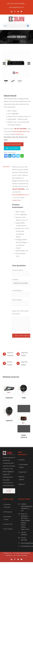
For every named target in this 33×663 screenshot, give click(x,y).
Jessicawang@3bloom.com (21, 131)
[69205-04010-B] (24, 418)
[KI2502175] (9, 388)
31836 (24, 398)
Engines (21, 460)
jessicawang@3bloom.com (16, 7)
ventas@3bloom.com (25, 546)
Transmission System (23, 466)
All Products (8, 512)
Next (29, 63)
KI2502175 (9, 398)
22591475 (9, 421)
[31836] (24, 388)
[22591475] (9, 411)
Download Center (7, 518)
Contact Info (8, 524)
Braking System (21, 478)
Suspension (23, 472)
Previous (4, 63)
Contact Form (19, 134)
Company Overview (7, 505)
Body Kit (22, 484)
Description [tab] (6, 166)
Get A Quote (8, 529)
